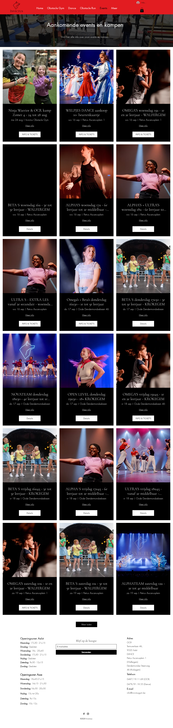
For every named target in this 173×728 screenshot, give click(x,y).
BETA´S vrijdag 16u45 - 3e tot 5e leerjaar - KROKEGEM (29, 491)
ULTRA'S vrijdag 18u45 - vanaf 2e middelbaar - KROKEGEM (143, 491)
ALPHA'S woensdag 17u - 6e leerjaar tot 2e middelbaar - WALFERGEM (86, 207)
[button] (142, 10)
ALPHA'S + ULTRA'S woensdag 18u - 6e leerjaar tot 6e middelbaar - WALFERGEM (143, 207)
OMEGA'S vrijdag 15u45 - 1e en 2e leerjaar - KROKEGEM (143, 396)
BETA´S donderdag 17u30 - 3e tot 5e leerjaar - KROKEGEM (143, 302)
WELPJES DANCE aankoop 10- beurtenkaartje (86, 112)
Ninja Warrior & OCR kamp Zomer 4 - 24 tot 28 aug (30, 112)
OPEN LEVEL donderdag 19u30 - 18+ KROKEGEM (86, 396)
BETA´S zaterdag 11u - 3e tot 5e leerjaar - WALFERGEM (86, 585)
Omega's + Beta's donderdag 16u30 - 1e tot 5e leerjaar (86, 302)
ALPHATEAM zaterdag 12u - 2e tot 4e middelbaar (143, 585)
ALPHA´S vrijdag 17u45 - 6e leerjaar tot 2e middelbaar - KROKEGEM (86, 491)
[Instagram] (88, 713)
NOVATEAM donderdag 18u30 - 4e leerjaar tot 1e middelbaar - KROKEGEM (30, 396)
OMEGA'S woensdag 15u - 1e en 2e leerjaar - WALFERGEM (143, 112)
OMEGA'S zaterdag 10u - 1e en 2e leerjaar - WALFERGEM (29, 585)
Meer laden (86, 624)
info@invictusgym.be (136, 692)
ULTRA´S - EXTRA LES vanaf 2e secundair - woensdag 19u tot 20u (30, 302)
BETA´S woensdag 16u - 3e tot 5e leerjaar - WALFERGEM (30, 207)
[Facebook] (84, 713)
